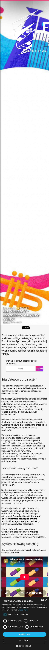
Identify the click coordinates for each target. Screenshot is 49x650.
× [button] (46, 600)
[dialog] (24, 623)
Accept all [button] (24, 634)
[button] (24, 646)
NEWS (6, 322)
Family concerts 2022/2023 (16, 308)
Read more (23, 610)
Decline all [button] (24, 640)
